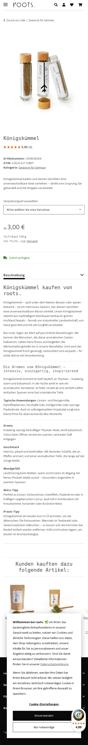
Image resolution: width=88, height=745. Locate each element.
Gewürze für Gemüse (32, 167)
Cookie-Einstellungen (44, 704)
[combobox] (44, 209)
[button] (57, 4)
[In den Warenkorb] (6, 33)
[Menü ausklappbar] (5, 2)
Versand (32, 241)
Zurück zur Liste (15, 20)
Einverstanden (44, 715)
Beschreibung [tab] (14, 275)
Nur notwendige (44, 727)
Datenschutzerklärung (54, 664)
